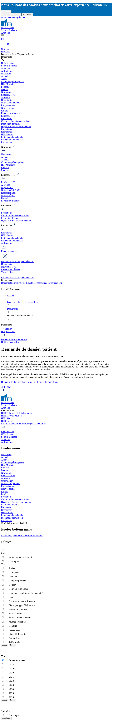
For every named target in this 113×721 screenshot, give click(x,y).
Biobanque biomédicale (12, 139)
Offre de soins (7, 27)
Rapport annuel (8, 105)
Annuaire (5, 33)
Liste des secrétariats (10, 269)
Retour (8, 329)
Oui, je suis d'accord (11, 14)
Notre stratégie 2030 (10, 102)
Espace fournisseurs (10, 113)
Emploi (4, 110)
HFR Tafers (6, 421)
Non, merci (27, 14)
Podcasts (5, 87)
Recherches (6, 131)
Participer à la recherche (12, 137)
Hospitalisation (8, 331)
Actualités (5, 76)
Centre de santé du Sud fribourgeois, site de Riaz (23, 423)
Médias (4, 89)
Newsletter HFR (8, 266)
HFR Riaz (6, 418)
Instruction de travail (10, 124)
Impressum (37, 535)
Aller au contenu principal (13, 17)
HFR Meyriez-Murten (11, 415)
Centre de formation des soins (15, 121)
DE (8, 44)
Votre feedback (8, 272)
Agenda (5, 79)
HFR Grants (7, 134)
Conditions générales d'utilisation (16, 535)
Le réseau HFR (8, 94)
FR (2, 39)
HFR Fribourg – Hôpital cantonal (16, 413)
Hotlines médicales (10, 342)
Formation (6, 496)
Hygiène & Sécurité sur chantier (16, 126)
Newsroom (6, 73)
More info (6, 11)
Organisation (7, 100)
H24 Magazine (8, 84)
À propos (5, 97)
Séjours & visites (9, 30)
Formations (6, 118)
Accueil (10, 295)
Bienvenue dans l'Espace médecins (17, 261)
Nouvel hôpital (8, 108)
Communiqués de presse (12, 81)
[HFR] (6, 25)
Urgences (5, 49)
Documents (6, 264)
